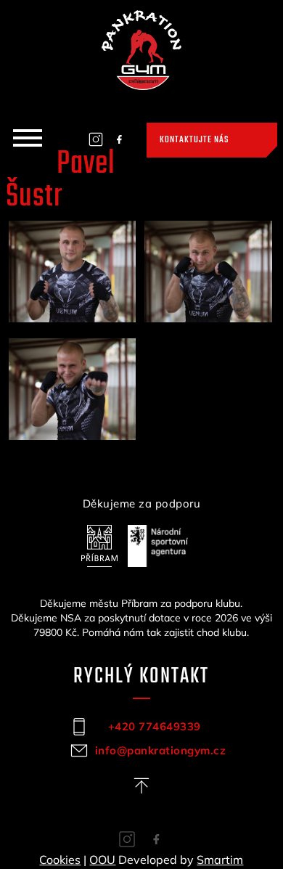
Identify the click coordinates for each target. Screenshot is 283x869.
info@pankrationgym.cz (154, 750)
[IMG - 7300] (72, 389)
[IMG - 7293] (72, 271)
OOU (102, 859)
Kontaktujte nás (194, 139)
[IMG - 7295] (208, 271)
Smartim (220, 859)
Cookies (60, 859)
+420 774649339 (154, 726)
